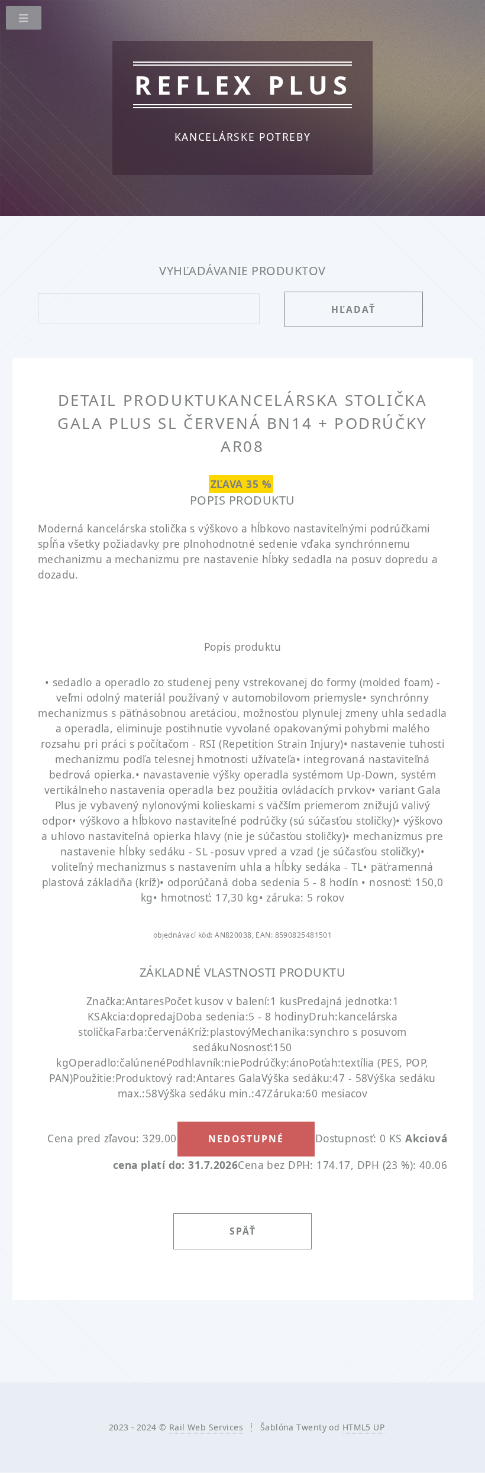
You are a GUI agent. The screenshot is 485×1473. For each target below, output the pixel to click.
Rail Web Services (206, 1427)
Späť (242, 1231)
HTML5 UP (363, 1427)
